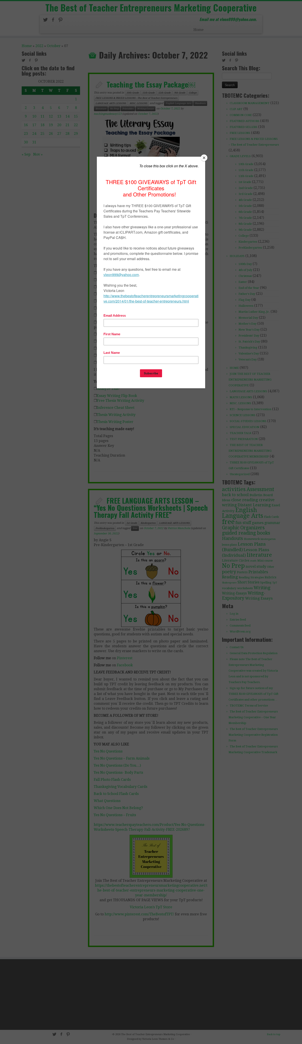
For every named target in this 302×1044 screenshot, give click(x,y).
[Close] (204, 157)
